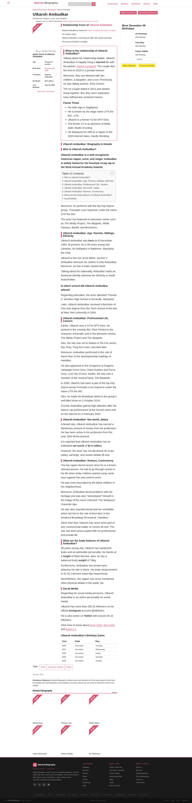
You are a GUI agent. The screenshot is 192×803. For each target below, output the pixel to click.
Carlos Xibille (141, 51)
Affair (155, 4)
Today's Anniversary (128, 13)
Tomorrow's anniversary (116, 770)
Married (46, 2)
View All (139, 59)
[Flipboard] (49, 785)
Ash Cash (109, 625)
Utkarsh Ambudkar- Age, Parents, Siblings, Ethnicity (88, 181)
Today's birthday (114, 773)
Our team (139, 770)
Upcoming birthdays (115, 776)
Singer (69, 667)
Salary (111, 779)
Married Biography (40, 10)
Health (111, 782)
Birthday (124, 4)
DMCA (178, 800)
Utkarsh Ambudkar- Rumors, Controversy (84, 191)
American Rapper (55, 667)
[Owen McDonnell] (46, 738)
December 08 (50, 68)
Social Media (70, 198)
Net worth (86, 770)
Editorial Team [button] (68, 21)
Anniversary (112, 4)
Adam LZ (71, 629)
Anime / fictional (114, 785)
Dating (85, 776)
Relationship (87, 782)
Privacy (167, 800)
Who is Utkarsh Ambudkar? (77, 177)
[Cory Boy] (128, 44)
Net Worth (136, 4)
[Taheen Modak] (74, 738)
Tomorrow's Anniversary (148, 13)
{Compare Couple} (108, 30)
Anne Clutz (96, 625)
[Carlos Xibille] (128, 53)
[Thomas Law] (74, 708)
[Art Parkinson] (102, 738)
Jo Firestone (141, 34)
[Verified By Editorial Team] (71, 14)
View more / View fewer (46, 91)
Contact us (139, 779)
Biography (52, 10)
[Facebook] (35, 785)
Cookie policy (140, 782)
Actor (43, 667)
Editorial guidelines (142, 773)
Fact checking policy (142, 776)
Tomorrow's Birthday (146, 66)
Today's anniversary (115, 767)
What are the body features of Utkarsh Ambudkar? (88, 195)
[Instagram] (44, 785)
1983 (46, 70)
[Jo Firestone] (128, 36)
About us (139, 767)
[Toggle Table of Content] (110, 173)
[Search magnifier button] (94, 4)
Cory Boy (139, 42)
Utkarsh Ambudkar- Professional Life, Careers (86, 184)
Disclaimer (185, 800)
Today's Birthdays (129, 66)
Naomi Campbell (93, 30)
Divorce (85, 779)
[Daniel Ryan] (46, 708)
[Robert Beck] (102, 708)
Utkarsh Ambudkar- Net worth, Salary (82, 188)
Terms (172, 800)
